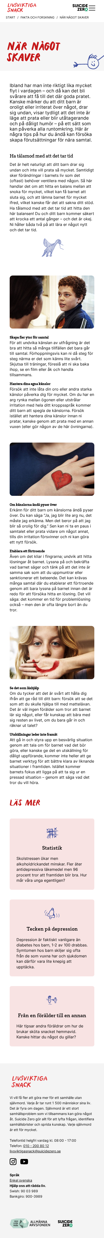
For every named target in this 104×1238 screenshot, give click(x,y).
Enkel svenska (21, 1180)
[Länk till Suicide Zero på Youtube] (24, 1161)
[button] (92, 8)
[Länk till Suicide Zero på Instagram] (13, 1161)
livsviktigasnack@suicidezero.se (35, 1151)
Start (10, 17)
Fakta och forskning (37, 17)
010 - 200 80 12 (36, 1146)
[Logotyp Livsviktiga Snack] (33, 8)
